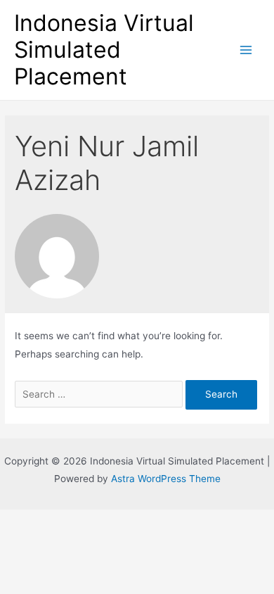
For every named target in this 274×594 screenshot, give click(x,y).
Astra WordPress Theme (166, 478)
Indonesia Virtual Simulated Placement (104, 50)
